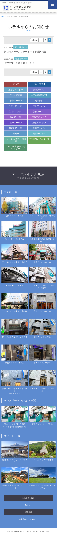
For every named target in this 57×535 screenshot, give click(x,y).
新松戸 (16, 133)
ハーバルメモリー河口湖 (16, 140)
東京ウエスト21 (15, 89)
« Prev (34, 40)
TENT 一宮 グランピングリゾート (15, 147)
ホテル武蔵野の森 (39, 95)
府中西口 (39, 100)
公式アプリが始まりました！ (19, 63)
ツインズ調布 (16, 95)
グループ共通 (39, 84)
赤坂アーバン (16, 117)
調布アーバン (39, 89)
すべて (16, 84)
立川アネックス (16, 111)
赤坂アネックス (39, 117)
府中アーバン (16, 100)
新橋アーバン (39, 128)
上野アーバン (16, 122)
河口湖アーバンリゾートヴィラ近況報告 (25, 51)
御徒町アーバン (16, 128)
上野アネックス (39, 122)
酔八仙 (27, 505)
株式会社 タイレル (27, 519)
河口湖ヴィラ (39, 133)
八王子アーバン (16, 106)
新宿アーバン (39, 111)
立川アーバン (39, 106)
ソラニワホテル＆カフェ (39, 140)
